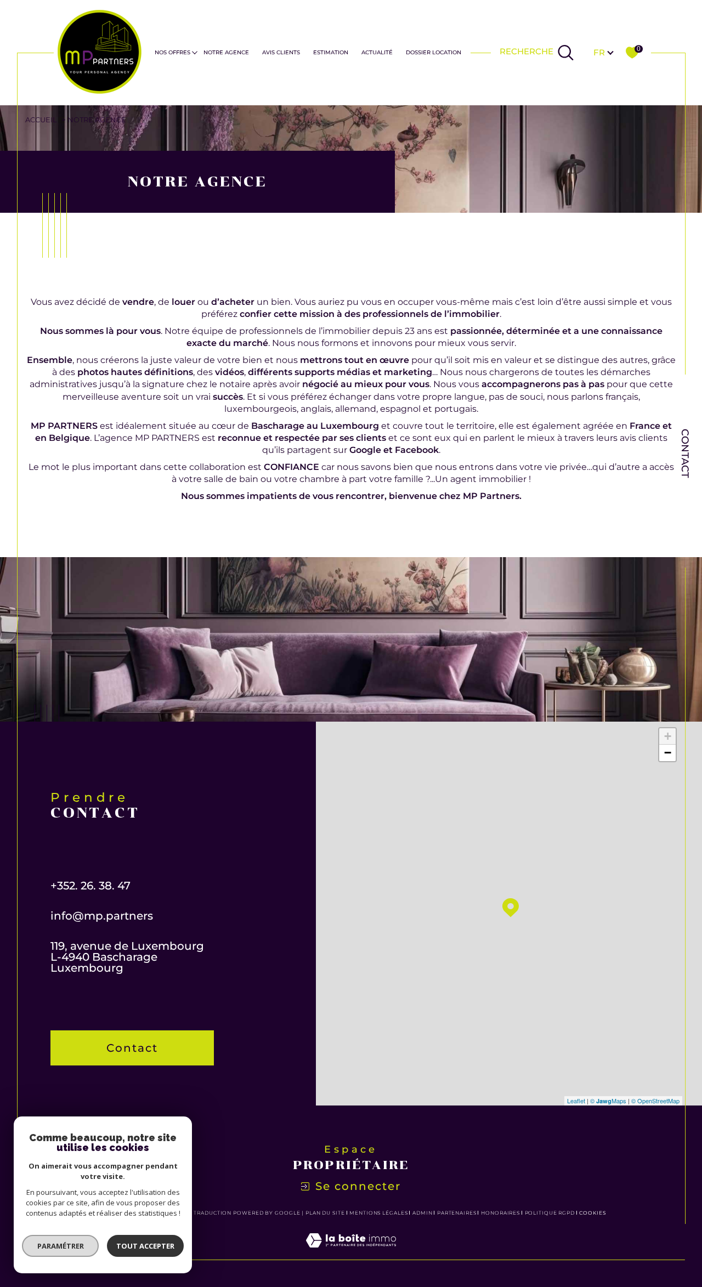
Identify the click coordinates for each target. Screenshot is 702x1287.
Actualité (377, 52)
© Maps (608, 1100)
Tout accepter (145, 1246)
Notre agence (226, 52)
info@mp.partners (101, 915)
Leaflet (576, 1100)
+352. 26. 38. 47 (90, 885)
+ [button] (667, 736)
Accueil (41, 120)
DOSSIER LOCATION (433, 52)
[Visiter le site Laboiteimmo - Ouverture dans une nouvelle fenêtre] (351, 1253)
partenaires (457, 1213)
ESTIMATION (330, 52)
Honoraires (500, 1213)
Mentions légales (378, 1213)
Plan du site (325, 1213)
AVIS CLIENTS (281, 52)
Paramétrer (60, 1246)
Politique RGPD (550, 1213)
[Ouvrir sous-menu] (194, 52)
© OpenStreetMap (655, 1100)
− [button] (667, 752)
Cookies (592, 1213)
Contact (685, 453)
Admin (422, 1213)
